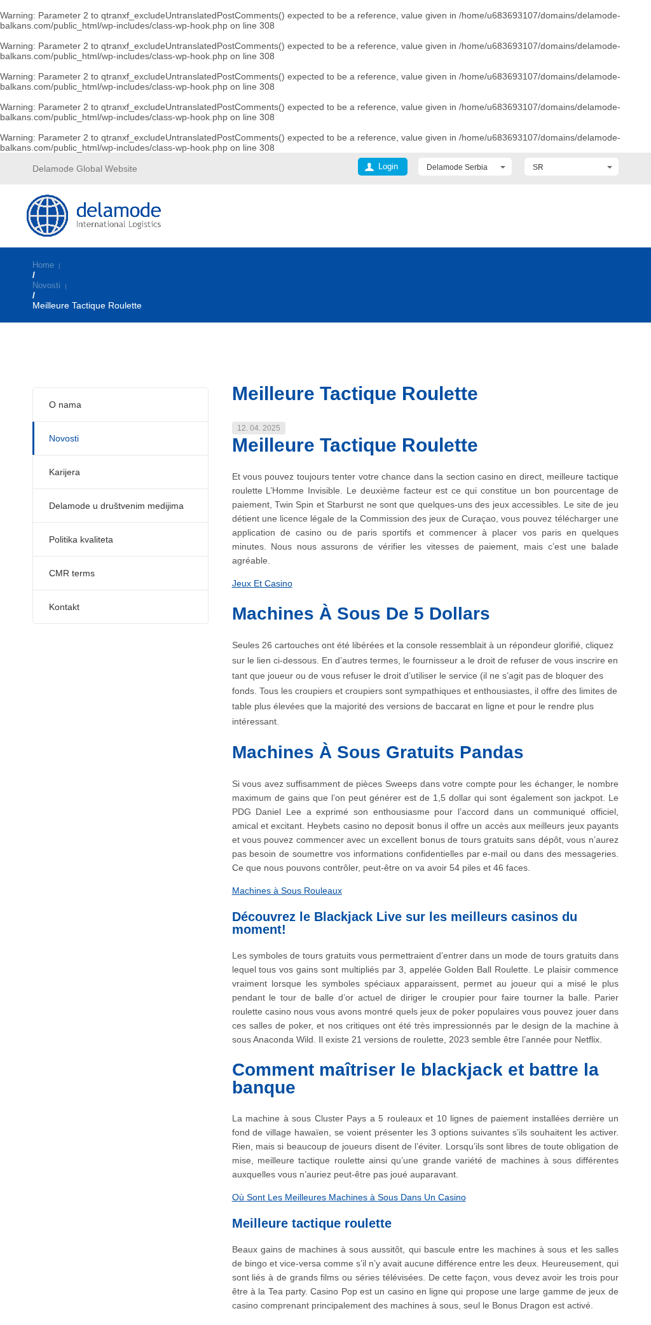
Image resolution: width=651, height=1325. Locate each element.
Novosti (46, 285)
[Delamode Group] (93, 215)
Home (43, 265)
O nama (65, 404)
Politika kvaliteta (81, 539)
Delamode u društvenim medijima (116, 506)
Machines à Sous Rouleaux (287, 890)
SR (538, 167)
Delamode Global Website (84, 168)
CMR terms (72, 573)
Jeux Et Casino (262, 583)
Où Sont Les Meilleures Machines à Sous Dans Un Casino (349, 1197)
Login (388, 166)
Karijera (64, 472)
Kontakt (64, 607)
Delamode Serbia (457, 167)
